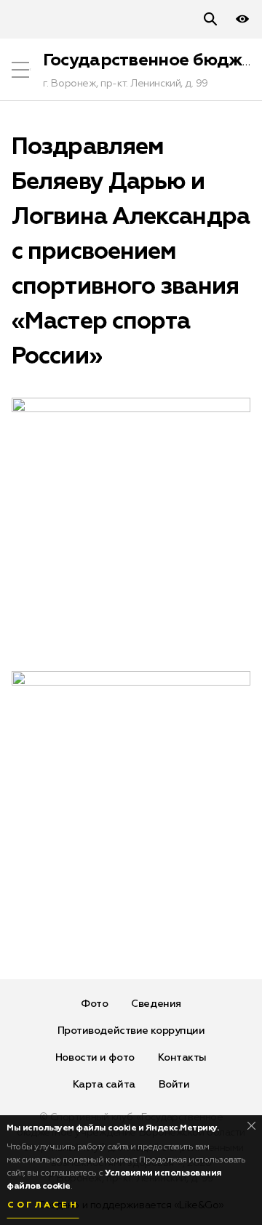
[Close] (251, 1126)
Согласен (43, 1205)
